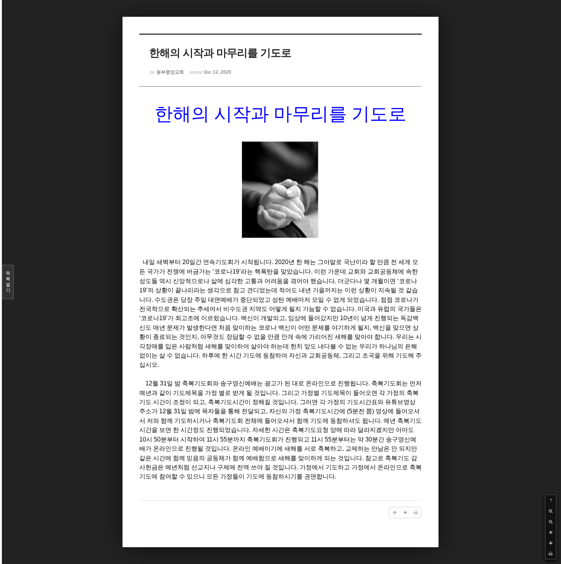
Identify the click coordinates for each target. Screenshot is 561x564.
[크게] (550, 511)
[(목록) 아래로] (550, 543)
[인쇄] (550, 553)
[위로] (550, 532)
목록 (8, 282)
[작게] (550, 521)
